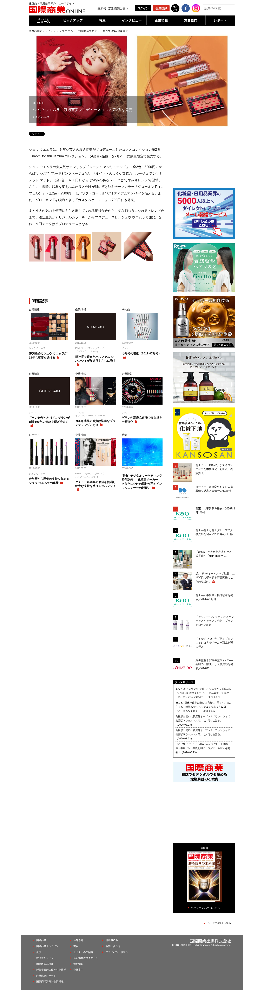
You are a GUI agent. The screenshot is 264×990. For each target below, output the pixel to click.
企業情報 (161, 20)
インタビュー (132, 20)
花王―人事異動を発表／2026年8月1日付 (215, 510)
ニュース (43, 20)
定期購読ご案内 (118, 8)
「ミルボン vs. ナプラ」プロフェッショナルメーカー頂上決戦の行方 (214, 642)
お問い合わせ (113, 946)
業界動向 (190, 20)
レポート (220, 20)
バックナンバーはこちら (205, 907)
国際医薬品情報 (45, 964)
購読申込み (112, 940)
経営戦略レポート (46, 976)
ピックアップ (73, 20)
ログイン (143, 8)
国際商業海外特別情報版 (50, 981)
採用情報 (78, 964)
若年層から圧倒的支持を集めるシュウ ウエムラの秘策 (49, 480)
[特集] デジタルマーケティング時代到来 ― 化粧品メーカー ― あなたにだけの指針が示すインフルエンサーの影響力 (142, 481)
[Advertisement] (97, 280)
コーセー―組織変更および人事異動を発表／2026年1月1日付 (214, 489)
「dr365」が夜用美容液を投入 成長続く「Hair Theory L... (215, 554)
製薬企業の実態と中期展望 (51, 970)
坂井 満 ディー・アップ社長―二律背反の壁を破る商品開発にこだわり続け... (215, 577)
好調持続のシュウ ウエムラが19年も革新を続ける (48, 355)
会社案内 (78, 970)
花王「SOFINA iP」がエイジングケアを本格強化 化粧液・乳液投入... (214, 469)
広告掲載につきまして (85, 958)
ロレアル (79, 412)
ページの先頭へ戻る (219, 923)
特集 (102, 20)
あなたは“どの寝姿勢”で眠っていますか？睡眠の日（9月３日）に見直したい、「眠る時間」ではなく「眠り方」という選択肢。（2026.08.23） (204, 693)
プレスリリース (184, 682)
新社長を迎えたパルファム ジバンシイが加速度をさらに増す (95, 358)
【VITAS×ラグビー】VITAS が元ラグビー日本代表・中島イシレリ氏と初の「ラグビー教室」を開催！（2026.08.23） (203, 748)
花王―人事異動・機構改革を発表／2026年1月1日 (214, 597)
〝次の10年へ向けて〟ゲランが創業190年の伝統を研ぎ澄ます (49, 419)
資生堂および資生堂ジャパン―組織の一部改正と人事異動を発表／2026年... (214, 664)
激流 (38, 952)
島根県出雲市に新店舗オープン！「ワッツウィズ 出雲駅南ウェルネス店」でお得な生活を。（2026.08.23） (204, 720)
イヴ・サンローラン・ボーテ (90, 415)
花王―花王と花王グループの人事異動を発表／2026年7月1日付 (215, 532)
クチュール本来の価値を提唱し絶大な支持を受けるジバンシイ (95, 484)
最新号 (102, 8)
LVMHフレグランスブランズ (89, 348)
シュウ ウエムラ (41, 116)
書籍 (75, 946)
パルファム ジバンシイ (87, 351)
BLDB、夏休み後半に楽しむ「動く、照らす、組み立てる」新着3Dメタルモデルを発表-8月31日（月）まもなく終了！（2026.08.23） (204, 706)
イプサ (125, 348)
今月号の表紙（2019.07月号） (141, 353)
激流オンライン (45, 958)
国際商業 (41, 940)
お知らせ (78, 940)
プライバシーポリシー (118, 952)
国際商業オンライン (41, 31)
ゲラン (32, 412)
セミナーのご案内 (83, 952)
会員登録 (161, 8)
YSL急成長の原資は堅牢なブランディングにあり (95, 423)
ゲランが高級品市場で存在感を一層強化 (142, 419)
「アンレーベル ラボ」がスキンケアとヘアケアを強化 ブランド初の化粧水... (215, 620)
